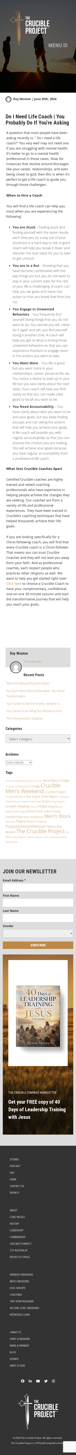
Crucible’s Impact (21, 1243)
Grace (46, 801)
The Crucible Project (40, 831)
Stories (14, 1159)
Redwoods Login (20, 1314)
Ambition (10, 780)
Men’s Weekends (19, 1281)
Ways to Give (17, 1365)
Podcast (15, 1166)
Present (30, 821)
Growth (11, 806)
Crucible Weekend (15, 796)
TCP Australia (18, 1250)
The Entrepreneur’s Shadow (24, 718)
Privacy (14, 1192)
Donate (14, 1359)
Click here (13, 583)
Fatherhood (63, 796)
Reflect (51, 827)
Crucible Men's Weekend (33, 788)
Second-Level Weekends (24, 1308)
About (13, 1210)
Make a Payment (19, 1345)
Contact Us (17, 1186)
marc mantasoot (33, 817)
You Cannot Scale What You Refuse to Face (34, 711)
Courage (34, 786)
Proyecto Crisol (20, 1257)
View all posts (32, 661)
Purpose (41, 821)
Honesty (33, 806)
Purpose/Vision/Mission (26, 826)
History (14, 1223)
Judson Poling (52, 811)
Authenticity (20, 780)
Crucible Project (54, 792)
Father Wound (13, 801)
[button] (55, 45)
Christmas (10, 786)
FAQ (12, 1172)
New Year (10, 821)
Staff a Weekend (20, 1339)
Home (13, 1179)
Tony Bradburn (19, 837)
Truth (45, 837)
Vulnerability (54, 837)
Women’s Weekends (21, 1274)
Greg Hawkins (58, 801)
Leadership (14, 816)
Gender (8, 926)
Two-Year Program (21, 1301)
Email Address (14, 880)
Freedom (24, 801)
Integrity (53, 806)
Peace (20, 821)
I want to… (16, 1332)
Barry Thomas (35, 780)
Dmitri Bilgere (49, 796)
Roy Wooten (22, 99)
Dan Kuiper (33, 796)
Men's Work (57, 816)
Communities (17, 1237)
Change (64, 780)
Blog (13, 1352)
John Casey (20, 811)
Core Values (17, 1217)
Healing (23, 806)
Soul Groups (17, 1288)
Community (21, 786)
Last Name (11, 911)
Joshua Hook (35, 811)
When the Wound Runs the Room (28, 683)
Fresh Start (35, 801)
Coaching (16, 1294)
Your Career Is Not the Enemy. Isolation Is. (33, 704)
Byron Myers (51, 780)
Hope (42, 806)
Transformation (34, 837)
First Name (11, 896)
